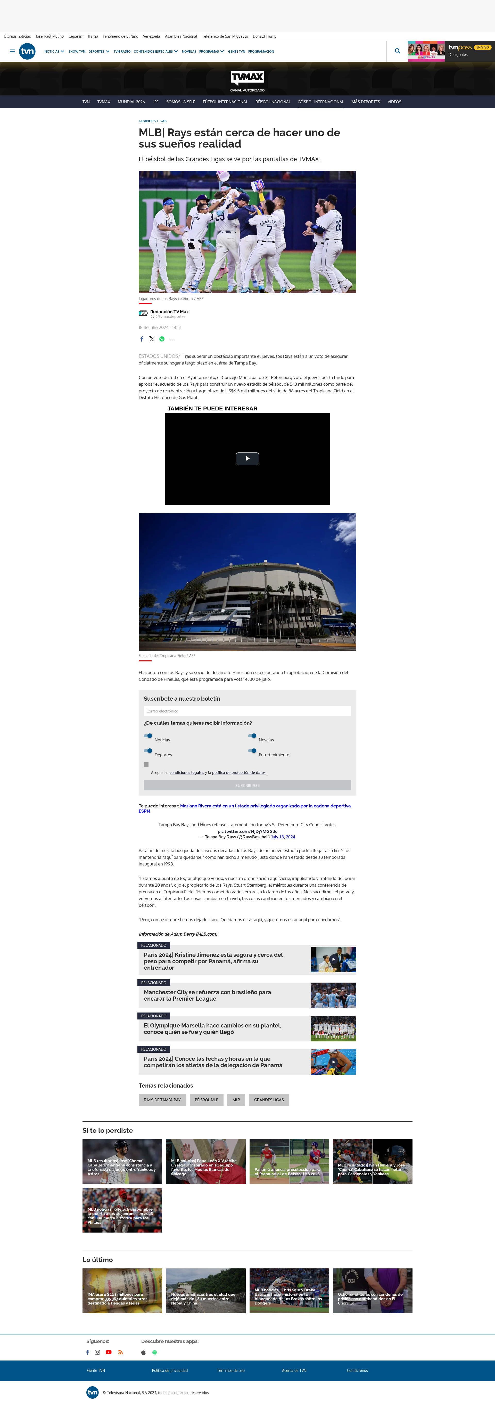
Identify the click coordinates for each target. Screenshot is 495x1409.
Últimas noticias (17, 36)
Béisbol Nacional (273, 101)
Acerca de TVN (294, 1370)
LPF (156, 101)
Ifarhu (93, 36)
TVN (86, 101)
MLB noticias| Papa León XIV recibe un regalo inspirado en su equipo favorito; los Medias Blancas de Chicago (204, 1167)
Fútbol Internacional (225, 101)
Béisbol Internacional (321, 101)
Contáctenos (357, 1370)
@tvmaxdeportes (170, 316)
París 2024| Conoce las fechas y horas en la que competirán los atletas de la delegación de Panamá (213, 1062)
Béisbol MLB (206, 1099)
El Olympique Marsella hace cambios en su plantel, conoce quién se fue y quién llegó (212, 1028)
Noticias (52, 51)
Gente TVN (236, 51)
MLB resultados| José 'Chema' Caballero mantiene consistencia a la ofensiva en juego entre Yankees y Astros (122, 1167)
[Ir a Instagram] (98, 1352)
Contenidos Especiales (153, 51)
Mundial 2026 (131, 101)
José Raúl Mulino (50, 36)
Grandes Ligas (269, 1099)
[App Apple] (144, 1352)
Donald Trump (264, 36)
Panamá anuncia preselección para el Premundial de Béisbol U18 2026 (287, 1172)
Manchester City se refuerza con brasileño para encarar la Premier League (207, 995)
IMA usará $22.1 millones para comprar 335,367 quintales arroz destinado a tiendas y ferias (117, 1299)
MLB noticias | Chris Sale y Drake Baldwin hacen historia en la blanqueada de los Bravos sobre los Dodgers (288, 1297)
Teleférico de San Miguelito (225, 36)
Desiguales (458, 54)
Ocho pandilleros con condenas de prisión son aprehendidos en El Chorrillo (370, 1299)
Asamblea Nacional (181, 36)
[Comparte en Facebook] (142, 339)
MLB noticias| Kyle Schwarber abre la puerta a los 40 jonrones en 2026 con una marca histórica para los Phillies (120, 1216)
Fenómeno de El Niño (120, 36)
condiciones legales (187, 772)
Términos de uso (231, 1370)
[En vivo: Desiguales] (426, 51)
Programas (209, 51)
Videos (394, 101)
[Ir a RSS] (122, 1352)
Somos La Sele (180, 101)
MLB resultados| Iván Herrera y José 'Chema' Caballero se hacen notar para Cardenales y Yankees (371, 1169)
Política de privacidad (170, 1370)
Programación (261, 51)
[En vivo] (453, 45)
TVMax (103, 101)
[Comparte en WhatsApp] (162, 339)
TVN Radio (122, 51)
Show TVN (77, 51)
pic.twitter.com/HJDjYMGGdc (247, 831)
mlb (236, 1099)
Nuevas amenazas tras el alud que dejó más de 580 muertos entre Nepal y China (203, 1299)
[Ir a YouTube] (110, 1352)
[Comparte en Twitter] (152, 339)
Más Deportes (366, 101)
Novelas (189, 51)
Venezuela (151, 36)
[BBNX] (92, 1392)
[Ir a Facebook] (88, 1352)
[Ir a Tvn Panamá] (27, 51)
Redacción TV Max (169, 311)
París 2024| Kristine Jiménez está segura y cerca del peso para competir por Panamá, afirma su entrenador (213, 961)
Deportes (96, 51)
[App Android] (156, 1352)
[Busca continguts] (397, 51)
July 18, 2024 (283, 837)
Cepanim (76, 36)
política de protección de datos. (239, 772)
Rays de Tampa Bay (162, 1099)
